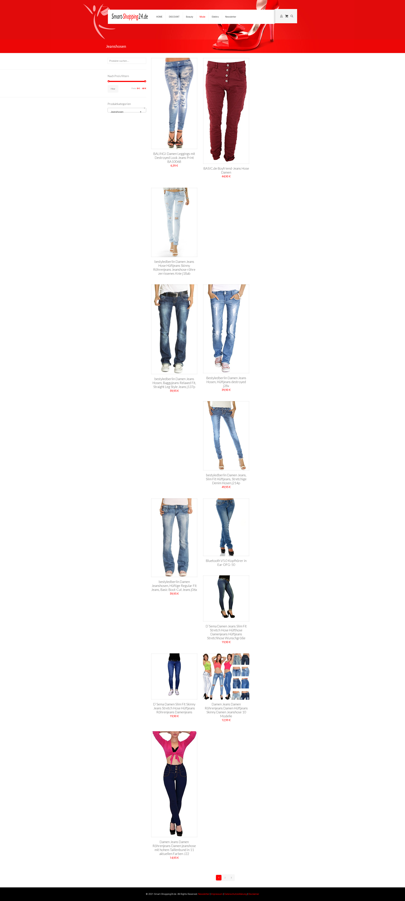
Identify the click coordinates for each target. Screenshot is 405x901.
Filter (113, 89)
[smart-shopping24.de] (129, 17)
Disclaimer (254, 894)
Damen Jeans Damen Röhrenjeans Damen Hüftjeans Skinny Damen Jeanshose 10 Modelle (226, 710)
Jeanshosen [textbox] (126, 111)
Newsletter (203, 894)
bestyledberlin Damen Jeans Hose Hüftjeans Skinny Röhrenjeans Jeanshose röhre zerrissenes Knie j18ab (174, 267)
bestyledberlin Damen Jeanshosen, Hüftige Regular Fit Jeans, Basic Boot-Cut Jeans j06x (174, 585)
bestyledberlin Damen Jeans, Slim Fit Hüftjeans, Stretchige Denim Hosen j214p (226, 479)
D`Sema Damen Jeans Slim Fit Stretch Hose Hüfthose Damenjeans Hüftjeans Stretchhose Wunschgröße (226, 632)
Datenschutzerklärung (235, 894)
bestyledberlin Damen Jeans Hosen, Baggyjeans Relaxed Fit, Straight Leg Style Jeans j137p (174, 383)
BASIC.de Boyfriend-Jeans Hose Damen (226, 170)
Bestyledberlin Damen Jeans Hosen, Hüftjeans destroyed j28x (226, 382)
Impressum (217, 894)
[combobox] (127, 110)
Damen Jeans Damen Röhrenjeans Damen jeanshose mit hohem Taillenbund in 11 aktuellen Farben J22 (174, 848)
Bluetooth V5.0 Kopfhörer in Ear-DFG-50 (226, 562)
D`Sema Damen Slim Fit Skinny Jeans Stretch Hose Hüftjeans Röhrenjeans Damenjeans (174, 708)
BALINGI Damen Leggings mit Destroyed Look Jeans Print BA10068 (174, 157)
